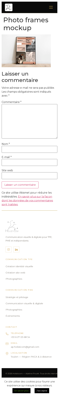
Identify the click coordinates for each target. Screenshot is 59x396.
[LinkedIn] (16, 249)
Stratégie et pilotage (17, 297)
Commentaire (11, 102)
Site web (7, 170)
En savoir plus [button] (21, 390)
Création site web (15, 272)
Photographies (14, 278)
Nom (6, 144)
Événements (13, 316)
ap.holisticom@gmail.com (25, 347)
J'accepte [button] (42, 390)
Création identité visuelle (19, 266)
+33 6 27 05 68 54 (20, 337)
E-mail (7, 157)
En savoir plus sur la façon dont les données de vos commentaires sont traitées (27, 200)
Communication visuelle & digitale (24, 303)
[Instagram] (8, 249)
